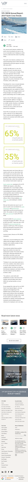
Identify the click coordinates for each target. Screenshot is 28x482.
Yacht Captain (4, 427)
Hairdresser (3, 467)
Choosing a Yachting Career (20, 417)
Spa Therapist (4, 461)
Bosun (2, 435)
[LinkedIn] (2, 472)
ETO (2, 445)
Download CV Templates (19, 408)
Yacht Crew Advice (4, 404)
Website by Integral (18, 438)
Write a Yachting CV (19, 410)
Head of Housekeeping (6, 455)
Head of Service (4, 453)
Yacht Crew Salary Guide (19, 421)
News (16, 427)
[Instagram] (5, 472)
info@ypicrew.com (19, 479)
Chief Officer (4, 429)
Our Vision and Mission (5, 406)
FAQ (2, 415)
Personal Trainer (4, 465)
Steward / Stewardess (5, 457)
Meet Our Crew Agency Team (6, 410)
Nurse (2, 463)
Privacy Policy (4, 475)
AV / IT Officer (4, 443)
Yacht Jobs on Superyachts (6, 412)
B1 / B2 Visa (17, 406)
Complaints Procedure (19, 475)
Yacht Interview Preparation (20, 412)
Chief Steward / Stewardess (7, 451)
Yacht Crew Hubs (18, 415)
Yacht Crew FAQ (18, 419)
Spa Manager (4, 459)
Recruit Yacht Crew (5, 414)
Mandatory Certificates (19, 404)
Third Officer (4, 433)
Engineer (3, 441)
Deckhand (3, 437)
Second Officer (4, 431)
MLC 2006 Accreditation (6, 408)
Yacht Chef (3, 447)
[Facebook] (8, 472)
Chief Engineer (4, 439)
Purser (2, 449)
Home (2, 403)
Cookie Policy (10, 475)
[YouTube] (11, 472)
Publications (17, 429)
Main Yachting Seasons (19, 414)
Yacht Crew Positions (19, 403)
